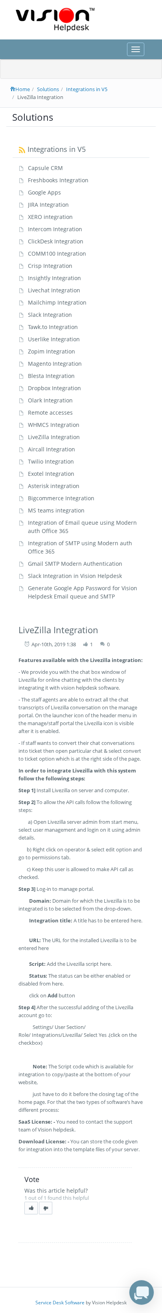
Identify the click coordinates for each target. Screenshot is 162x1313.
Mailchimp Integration (57, 302)
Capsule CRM (45, 168)
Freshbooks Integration (58, 180)
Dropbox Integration (54, 388)
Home (22, 89)
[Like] (31, 1208)
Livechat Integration (54, 290)
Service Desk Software (60, 1302)
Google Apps (44, 192)
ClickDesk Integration (55, 241)
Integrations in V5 (86, 89)
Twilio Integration (51, 461)
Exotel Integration (51, 473)
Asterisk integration (53, 486)
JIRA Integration (48, 204)
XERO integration (50, 217)
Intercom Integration (55, 229)
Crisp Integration (50, 265)
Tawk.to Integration (53, 327)
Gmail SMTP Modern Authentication (75, 563)
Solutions (48, 89)
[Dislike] (45, 1208)
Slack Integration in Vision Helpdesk (75, 576)
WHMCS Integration (53, 424)
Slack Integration (50, 314)
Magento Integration (55, 363)
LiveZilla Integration (54, 437)
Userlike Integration (54, 339)
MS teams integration (56, 510)
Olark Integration (50, 400)
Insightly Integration (54, 278)
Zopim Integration (51, 351)
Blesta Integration (51, 376)
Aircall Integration (51, 449)
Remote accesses (50, 412)
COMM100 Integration (57, 253)
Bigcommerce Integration (61, 498)
